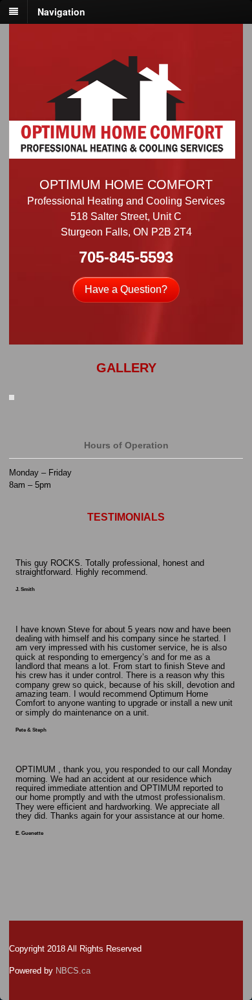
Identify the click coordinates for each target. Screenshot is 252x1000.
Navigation (61, 11)
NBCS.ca (73, 970)
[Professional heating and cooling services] (122, 151)
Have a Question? (126, 289)
